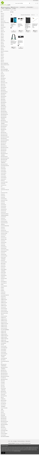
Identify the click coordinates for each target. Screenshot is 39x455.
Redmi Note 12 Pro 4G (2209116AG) (4, 154)
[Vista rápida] (16, 18)
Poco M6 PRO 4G (3, 343)
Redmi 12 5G (3, 75)
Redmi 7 (2, 52)
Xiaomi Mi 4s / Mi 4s (4, 192)
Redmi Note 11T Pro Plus (4, 147)
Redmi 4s (2, 39)
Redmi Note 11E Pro (4, 138)
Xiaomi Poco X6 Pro (4, 328)
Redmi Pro (2, 15)
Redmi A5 (2, 25)
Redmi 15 (2, 397)
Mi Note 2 (2, 287)
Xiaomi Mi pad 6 (3, 352)
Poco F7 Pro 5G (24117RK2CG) (3, 406)
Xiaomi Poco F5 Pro (4, 308)
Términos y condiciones (21, 441)
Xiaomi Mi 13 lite (3, 254)
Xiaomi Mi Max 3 (3, 173)
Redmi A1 (2, 19)
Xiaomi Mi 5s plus (4, 198)
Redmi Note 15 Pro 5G (4, 379)
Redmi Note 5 (3, 88)
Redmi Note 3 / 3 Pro (4, 82)
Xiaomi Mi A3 (3, 183)
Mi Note (2, 284)
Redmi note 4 (3, 84)
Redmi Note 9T (3, 108)
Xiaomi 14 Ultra (3, 272)
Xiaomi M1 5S (3, 394)
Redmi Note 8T (3, 100)
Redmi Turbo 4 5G (3, 392)
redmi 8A (2, 57)
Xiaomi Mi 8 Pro (3, 204)
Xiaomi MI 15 (3, 260)
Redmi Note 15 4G (3, 418)
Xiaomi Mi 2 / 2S (3, 185)
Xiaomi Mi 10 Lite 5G (4, 221)
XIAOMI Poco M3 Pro (4, 334)
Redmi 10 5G (3, 67)
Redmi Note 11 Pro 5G (4, 135)
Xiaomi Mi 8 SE (3, 207)
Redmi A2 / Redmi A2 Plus (5, 22)
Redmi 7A (2, 54)
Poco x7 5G (2, 385)
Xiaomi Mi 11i (3, 228)
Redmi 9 (2, 58)
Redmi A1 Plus (3, 21)
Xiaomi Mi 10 (3, 218)
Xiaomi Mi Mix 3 (3, 179)
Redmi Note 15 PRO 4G (4, 424)
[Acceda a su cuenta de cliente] (35, 3)
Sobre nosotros (27, 441)
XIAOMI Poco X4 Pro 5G (4, 323)
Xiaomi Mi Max (3, 170)
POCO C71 (2, 412)
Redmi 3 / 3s (3, 31)
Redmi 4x (2, 36)
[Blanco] (19, 45)
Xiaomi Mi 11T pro (3, 237)
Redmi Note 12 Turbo (4, 159)
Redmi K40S (3, 386)
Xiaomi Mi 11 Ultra (3, 239)
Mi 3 (1, 186)
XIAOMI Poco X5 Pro (4, 326)
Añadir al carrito (21, 31)
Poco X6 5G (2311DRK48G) (5, 329)
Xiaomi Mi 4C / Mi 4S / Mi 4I (5, 190)
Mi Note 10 (2, 290)
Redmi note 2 (3, 81)
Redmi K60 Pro (3, 359)
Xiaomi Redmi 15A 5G (4, 430)
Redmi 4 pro (3, 40)
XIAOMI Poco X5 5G (4, 325)
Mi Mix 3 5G (3, 180)
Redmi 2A (2, 30)
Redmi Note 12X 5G (4, 371)
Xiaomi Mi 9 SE (3, 212)
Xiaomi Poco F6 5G (4, 310)
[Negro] (18, 45)
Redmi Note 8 (3, 99)
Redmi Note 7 (3, 97)
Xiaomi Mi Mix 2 (3, 176)
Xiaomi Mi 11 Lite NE (4, 233)
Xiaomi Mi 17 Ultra (4, 278)
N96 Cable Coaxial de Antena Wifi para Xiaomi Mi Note (35, 25)
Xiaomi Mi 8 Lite (3, 206)
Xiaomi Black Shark (4, 347)
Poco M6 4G (3, 382)
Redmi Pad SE (3, 167)
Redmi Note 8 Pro (3, 102)
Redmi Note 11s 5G (4, 141)
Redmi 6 (2, 48)
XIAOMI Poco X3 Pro (4, 320)
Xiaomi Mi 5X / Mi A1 (4, 200)
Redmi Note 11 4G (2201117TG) (3, 130)
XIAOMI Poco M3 (3, 332)
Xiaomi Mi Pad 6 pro (4, 353)
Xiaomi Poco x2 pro (4, 316)
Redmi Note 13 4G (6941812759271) (3, 365)
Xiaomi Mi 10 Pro (3, 219)
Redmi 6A (2, 49)
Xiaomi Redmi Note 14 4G (5, 165)
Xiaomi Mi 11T (3, 236)
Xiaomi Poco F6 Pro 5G (4, 311)
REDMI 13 (2, 37)
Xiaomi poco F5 (3, 307)
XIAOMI (1, 11)
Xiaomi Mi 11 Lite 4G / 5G (4, 231)
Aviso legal (15, 441)
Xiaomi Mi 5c (3, 195)
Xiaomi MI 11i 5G (3, 230)
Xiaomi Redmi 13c (3, 281)
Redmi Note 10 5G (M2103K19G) (3, 118)
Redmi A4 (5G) (3, 263)
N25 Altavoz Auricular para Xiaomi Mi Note (20, 25)
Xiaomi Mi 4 (3, 188)
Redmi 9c (2, 61)
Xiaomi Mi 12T (3, 245)
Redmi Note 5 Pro (3, 93)
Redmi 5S (2, 45)
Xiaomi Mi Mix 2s (3, 177)
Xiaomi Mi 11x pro (3, 242)
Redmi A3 (2, 24)
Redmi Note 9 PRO (3, 111)
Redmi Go (2, 13)
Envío (11, 441)
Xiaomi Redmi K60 (4, 358)
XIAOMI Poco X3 (3, 317)
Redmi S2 (2, 18)
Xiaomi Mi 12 (3, 243)
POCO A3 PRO (3, 415)
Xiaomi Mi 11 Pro (3, 234)
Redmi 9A (2, 60)
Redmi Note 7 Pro (3, 370)
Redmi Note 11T (3, 144)
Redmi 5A (2, 43)
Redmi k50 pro (3, 27)
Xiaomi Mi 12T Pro (3, 246)
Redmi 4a (2, 34)
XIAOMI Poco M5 (3, 340)
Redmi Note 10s (3, 120)
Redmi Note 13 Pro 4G (4, 164)
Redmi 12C (2, 76)
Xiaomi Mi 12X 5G (3, 251)
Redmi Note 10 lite (3, 126)
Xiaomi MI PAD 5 (3, 350)
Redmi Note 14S (3, 391)
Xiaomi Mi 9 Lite (3, 210)
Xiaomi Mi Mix (3, 174)
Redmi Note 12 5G (3, 150)
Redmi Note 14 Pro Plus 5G (5, 376)
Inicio (9, 441)
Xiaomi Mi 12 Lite (3, 248)
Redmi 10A (2, 66)
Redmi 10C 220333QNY (4, 69)
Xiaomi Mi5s (3, 197)
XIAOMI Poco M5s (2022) (4, 341)
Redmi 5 (2, 42)
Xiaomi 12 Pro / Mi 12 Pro (4, 249)
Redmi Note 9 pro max (4, 114)
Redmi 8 (2, 55)
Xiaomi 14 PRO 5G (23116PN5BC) (3, 270)
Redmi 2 (2, 28)
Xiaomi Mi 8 (3, 203)
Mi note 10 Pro (3, 293)
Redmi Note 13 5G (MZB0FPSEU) (3, 162)
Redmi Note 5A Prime (4, 91)
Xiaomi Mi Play (3, 168)
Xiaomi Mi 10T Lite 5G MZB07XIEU (4, 223)
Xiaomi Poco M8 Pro (4, 433)
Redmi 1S (2, 16)
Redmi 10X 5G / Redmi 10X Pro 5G (5, 71)
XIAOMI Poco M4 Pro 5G (4, 338)
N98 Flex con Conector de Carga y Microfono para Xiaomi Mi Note (13, 42)
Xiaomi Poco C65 (3, 346)
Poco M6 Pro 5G (3, 377)
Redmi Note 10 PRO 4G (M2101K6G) (4, 123)
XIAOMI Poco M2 (3, 331)
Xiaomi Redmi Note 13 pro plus (5, 362)
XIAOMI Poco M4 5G (4, 337)
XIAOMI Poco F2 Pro (4, 299)
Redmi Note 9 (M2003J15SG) (3, 104)
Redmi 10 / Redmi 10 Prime (5, 64)
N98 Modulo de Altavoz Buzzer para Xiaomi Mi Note (20, 42)
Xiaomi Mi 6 (3, 201)
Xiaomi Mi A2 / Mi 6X (4, 182)
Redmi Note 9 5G (3, 106)
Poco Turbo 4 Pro (3, 403)
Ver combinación (14, 31)
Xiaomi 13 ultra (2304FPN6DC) (3, 258)
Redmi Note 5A (3, 90)
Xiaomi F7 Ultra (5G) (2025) (4, 409)
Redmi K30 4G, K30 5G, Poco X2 (4, 314)
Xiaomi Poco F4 (3, 304)
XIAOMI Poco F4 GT (4, 305)
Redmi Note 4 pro (3, 87)
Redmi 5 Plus (3, 46)
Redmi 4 (2, 33)
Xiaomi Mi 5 (3, 194)
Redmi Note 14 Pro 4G (4, 373)
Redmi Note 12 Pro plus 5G (5, 158)
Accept (3, 452)
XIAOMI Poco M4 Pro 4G (4, 335)
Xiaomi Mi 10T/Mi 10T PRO (5, 225)
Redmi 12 (2, 73)
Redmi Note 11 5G (3, 132)
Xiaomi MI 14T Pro (3, 275)
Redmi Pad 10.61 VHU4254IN (3, 356)
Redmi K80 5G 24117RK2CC (5, 436)
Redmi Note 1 (3, 79)
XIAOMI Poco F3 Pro (4, 302)
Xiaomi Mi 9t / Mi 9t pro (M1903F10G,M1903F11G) (4, 214)
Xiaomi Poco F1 (3, 296)
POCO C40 (2, 344)
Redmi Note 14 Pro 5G (4, 374)
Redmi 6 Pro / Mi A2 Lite (4, 51)
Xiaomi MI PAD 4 (3, 349)
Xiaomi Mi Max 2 (3, 171)
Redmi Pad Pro (3, 427)
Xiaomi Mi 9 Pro (3, 216)
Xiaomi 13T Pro (3, 266)
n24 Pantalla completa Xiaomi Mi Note (13, 25)
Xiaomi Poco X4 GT (4, 322)
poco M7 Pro (3, 383)
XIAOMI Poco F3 (3, 301)
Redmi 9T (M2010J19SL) (4, 63)
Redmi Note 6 (3, 94)
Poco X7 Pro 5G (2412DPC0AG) (3, 389)
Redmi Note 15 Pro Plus (4, 421)
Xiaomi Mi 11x (3, 240)
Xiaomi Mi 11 (3, 227)
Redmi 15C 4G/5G (3, 400)
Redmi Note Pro (3, 78)
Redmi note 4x (3, 85)
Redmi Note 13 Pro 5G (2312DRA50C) (4, 368)
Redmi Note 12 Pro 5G (4, 156)
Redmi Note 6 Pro (3, 96)
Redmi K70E (3, 380)
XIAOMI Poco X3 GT (4, 319)
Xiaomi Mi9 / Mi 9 (4, 209)
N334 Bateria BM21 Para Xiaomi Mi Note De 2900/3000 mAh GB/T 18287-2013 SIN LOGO (28, 26)
